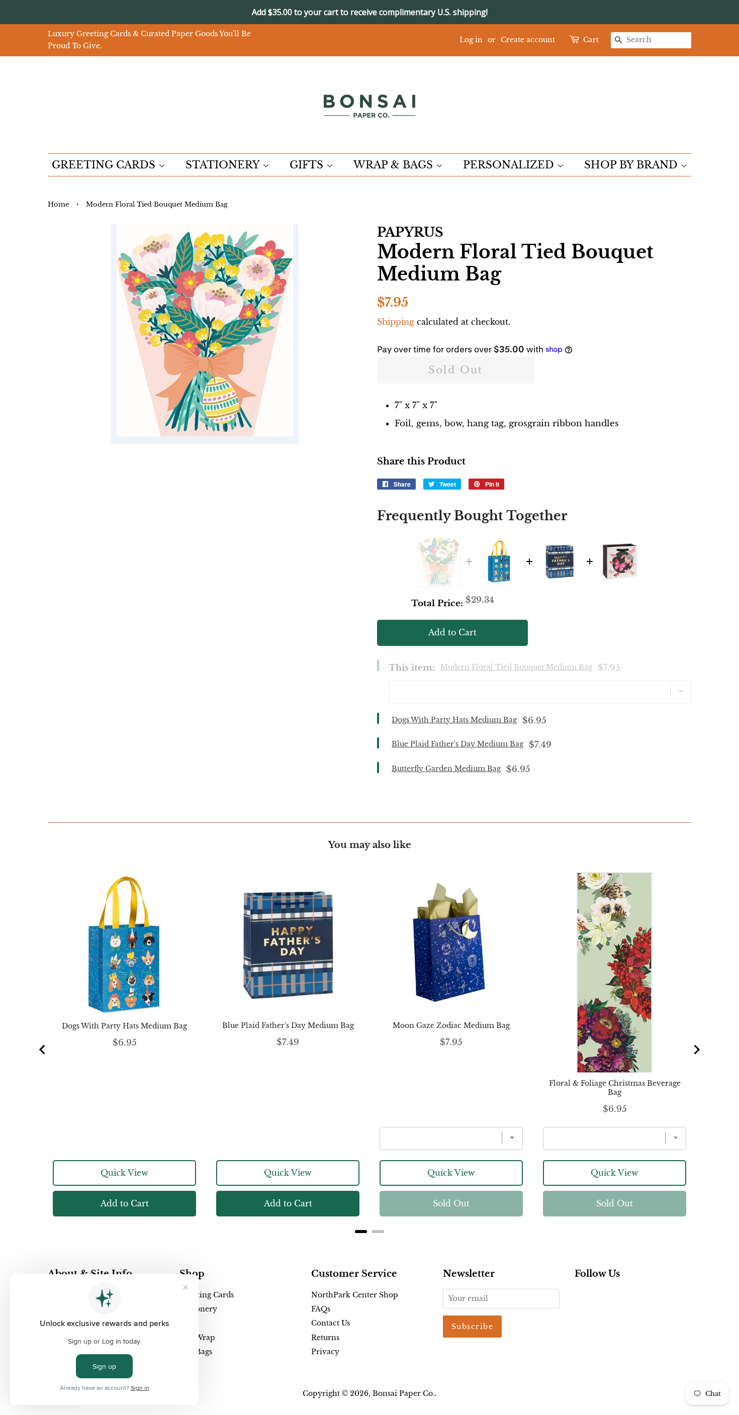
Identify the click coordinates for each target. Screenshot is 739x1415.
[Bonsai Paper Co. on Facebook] (580, 1296)
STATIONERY (224, 165)
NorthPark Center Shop (354, 1294)
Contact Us (330, 1323)
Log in (471, 39)
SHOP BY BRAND (632, 165)
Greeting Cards (206, 1294)
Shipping (395, 322)
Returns (325, 1337)
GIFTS (308, 165)
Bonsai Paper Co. (404, 1393)
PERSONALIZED (510, 165)
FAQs (320, 1308)
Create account (528, 39)
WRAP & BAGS (394, 165)
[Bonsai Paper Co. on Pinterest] (596, 1296)
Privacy (325, 1351)
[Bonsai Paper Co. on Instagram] (612, 1296)
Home (58, 204)
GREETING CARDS (105, 165)
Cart (591, 39)
